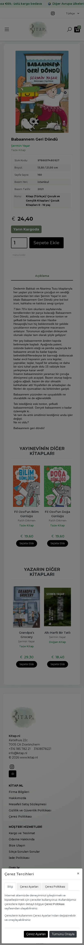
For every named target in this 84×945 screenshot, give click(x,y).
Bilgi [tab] (10, 886)
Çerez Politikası (54, 904)
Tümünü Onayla (63, 934)
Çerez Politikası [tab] (55, 886)
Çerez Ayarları (36, 934)
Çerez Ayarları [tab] (29, 886)
